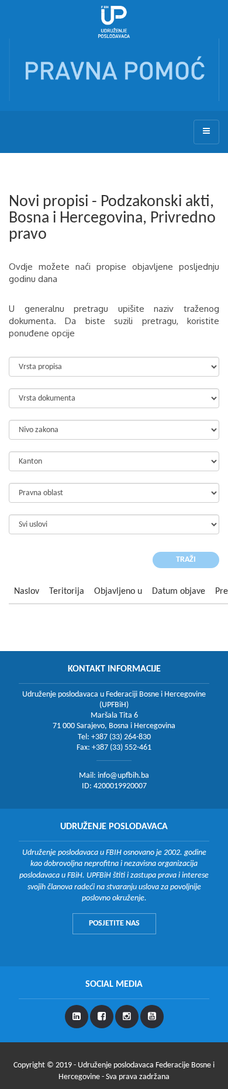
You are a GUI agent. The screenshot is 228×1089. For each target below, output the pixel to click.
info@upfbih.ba (123, 775)
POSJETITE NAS (114, 923)
